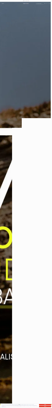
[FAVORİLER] (46, 3)
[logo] (26, 3)
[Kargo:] (44, 3)
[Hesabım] (48, 3)
